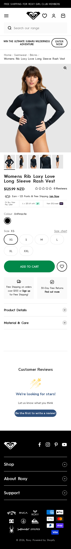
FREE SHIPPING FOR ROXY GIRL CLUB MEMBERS (32, 4)
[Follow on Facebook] (39, 444)
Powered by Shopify (44, 540)
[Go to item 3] (33, 162)
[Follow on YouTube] (64, 444)
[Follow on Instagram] (47, 444)
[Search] (8, 28)
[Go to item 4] (45, 162)
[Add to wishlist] (62, 266)
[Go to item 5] (57, 162)
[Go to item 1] (9, 162)
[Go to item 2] (21, 162)
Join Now (54, 196)
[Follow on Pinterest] (56, 444)
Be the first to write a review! (35, 413)
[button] (6, 15)
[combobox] (39, 27)
